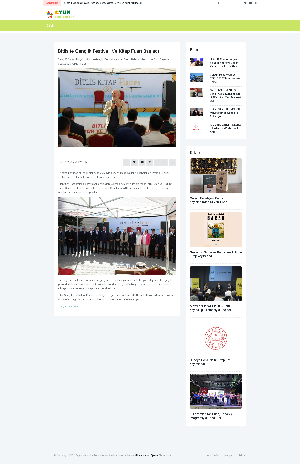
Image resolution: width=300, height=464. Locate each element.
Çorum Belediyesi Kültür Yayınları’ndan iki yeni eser (208, 200)
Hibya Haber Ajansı (146, 455)
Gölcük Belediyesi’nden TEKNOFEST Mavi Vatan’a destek (225, 78)
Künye (228, 455)
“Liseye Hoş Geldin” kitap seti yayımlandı (210, 362)
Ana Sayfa (212, 455)
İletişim (242, 455)
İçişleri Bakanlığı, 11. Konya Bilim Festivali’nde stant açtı (226, 128)
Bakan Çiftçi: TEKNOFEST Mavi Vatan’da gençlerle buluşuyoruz (225, 113)
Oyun (50, 25)
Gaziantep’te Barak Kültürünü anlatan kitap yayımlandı (216, 254)
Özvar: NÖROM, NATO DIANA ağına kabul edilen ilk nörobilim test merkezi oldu (225, 95)
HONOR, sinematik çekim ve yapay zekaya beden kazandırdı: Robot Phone (225, 63)
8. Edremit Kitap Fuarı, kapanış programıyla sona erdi (211, 416)
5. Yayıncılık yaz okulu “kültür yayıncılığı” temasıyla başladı (210, 308)
